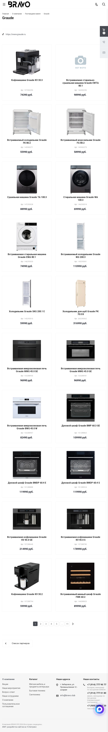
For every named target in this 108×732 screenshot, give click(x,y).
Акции (5, 684)
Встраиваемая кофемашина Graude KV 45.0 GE (27, 538)
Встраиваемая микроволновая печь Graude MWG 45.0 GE (80, 370)
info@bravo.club (67, 695)
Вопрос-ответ (8, 692)
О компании (8, 679)
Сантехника (34, 694)
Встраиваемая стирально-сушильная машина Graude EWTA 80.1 (80, 83)
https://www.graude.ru (16, 34)
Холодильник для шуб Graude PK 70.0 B (81, 313)
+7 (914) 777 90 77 (96, 687)
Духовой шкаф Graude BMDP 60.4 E (27, 482)
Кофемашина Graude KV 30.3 (27, 80)
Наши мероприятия (11, 688)
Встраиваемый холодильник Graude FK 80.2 (27, 141)
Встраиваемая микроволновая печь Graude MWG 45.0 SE (27, 370)
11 (67, 624)
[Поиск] (103, 4)
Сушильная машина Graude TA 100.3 (27, 197)
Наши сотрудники (10, 696)
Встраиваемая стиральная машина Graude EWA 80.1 (27, 255)
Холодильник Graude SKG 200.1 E (27, 311)
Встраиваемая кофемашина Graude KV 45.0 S (80, 538)
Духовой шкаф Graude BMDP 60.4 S (80, 482)
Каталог (33, 679)
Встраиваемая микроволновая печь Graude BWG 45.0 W (27, 427)
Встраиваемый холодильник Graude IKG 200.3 (80, 255)
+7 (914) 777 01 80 (96, 697)
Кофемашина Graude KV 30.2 (27, 594)
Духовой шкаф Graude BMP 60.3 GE (80, 425)
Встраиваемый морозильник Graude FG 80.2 (81, 141)
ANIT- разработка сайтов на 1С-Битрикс (19, 727)
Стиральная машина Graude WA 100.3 (80, 198)
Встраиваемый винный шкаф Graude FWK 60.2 (80, 595)
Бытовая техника (37, 691)
